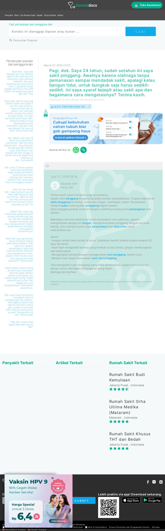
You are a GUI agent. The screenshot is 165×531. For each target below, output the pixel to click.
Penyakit (9, 15)
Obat (16, 15)
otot (110, 254)
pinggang (72, 198)
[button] (103, 166)
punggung (92, 205)
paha (64, 205)
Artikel (60, 15)
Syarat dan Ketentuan (72, 527)
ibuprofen (120, 226)
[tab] (103, 226)
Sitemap (156, 527)
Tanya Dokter (50, 15)
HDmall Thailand (38, 529)
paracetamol (100, 226)
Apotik (40, 15)
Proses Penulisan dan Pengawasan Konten (129, 527)
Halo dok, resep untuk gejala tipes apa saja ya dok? (21, 324)
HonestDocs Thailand (15, 529)
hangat (86, 223)
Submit (81, 500)
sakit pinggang (60, 202)
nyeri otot (97, 258)
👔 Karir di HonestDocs (96, 527)
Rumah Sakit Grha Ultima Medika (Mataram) (127, 407)
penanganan (137, 209)
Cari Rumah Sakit (27, 15)
